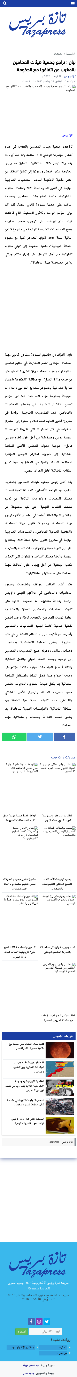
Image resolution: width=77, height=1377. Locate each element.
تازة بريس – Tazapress (60, 1142)
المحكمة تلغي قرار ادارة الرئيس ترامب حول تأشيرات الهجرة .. (27, 1121)
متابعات (57, 54)
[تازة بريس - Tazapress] (38, 23)
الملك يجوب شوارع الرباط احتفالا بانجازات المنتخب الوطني (57, 950)
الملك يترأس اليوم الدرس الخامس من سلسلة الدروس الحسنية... (57, 1018)
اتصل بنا (62, 1347)
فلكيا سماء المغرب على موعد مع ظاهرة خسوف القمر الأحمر (26, 1046)
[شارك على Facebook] (64, 736)
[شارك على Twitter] (40, 736)
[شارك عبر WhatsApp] (14, 736)
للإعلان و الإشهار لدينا (23, 1347)
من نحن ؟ (62, 1353)
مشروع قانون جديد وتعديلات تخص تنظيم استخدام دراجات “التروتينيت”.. (19, 884)
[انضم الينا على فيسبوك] (31, 1322)
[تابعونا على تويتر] (47, 1322)
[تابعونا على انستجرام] (39, 1322)
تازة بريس (70, 76)
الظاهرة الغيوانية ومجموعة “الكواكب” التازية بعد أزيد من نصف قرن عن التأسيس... (24, 1086)
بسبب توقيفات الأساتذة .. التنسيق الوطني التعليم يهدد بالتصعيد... (57, 884)
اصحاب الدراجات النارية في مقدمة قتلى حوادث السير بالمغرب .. (25, 1102)
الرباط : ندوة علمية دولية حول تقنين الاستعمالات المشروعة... (19, 818)
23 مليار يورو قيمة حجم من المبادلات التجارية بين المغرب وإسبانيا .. (28, 1067)
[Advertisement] (38, 308)
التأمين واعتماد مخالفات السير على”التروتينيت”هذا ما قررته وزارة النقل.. (20, 952)
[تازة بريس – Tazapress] (38, 1263)
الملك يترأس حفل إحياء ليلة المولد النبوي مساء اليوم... (57, 818)
